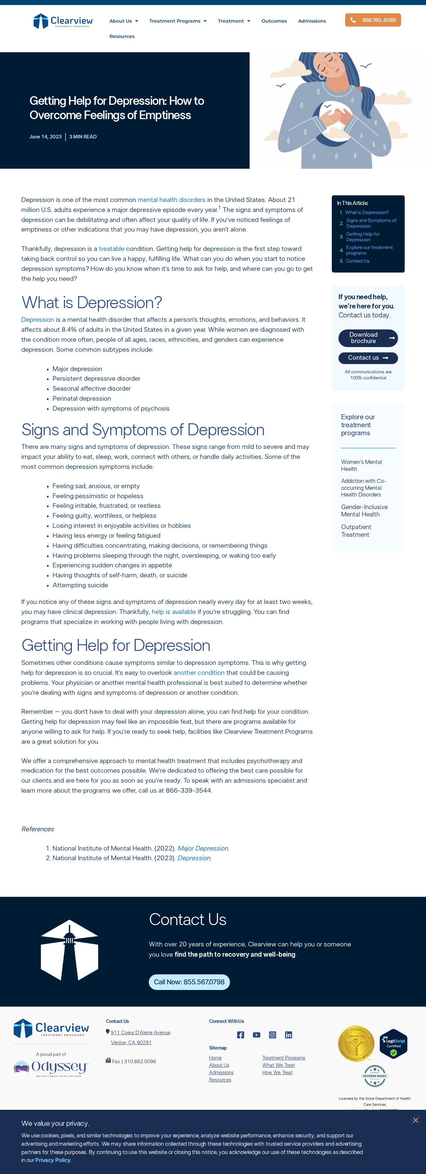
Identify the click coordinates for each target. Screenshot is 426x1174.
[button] (415, 1120)
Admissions (312, 21)
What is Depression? (367, 212)
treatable (111, 249)
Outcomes (274, 21)
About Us (120, 21)
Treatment (231, 21)
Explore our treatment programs (369, 250)
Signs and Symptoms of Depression (371, 223)
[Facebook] (241, 1035)
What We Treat (278, 1065)
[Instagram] (273, 1035)
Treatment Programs (174, 21)
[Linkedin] (289, 1035)
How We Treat (277, 1072)
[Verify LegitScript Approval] (393, 1043)
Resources (121, 36)
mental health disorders (172, 200)
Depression (37, 319)
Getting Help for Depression (363, 237)
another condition (199, 673)
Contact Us (357, 261)
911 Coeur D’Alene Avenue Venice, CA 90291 (140, 1037)
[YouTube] (257, 1035)
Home (215, 1058)
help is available (174, 612)
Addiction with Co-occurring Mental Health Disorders (363, 487)
